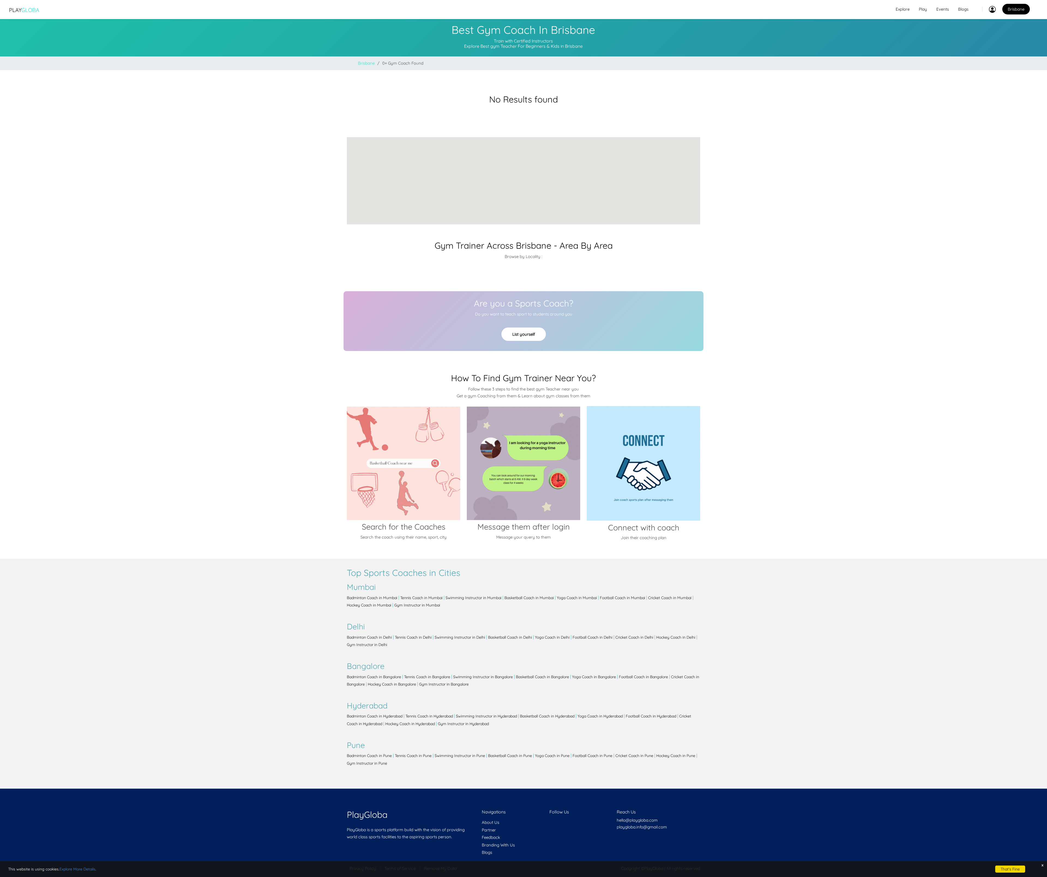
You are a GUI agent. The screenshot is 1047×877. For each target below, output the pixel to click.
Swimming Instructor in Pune (460, 755)
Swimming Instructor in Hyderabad (486, 716)
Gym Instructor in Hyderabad (463, 723)
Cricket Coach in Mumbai (669, 597)
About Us (490, 822)
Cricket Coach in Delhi (634, 637)
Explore (903, 9)
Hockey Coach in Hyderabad (410, 723)
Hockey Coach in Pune (675, 755)
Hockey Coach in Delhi (675, 637)
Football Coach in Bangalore (643, 676)
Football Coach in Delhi (592, 637)
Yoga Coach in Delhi (552, 637)
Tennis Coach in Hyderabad (429, 716)
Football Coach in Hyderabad (651, 716)
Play (24, 10)
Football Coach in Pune (592, 755)
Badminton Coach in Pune (369, 755)
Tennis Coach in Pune (413, 755)
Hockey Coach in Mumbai (369, 605)
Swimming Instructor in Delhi (460, 637)
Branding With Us (498, 845)
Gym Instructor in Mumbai (417, 605)
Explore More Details (77, 869)
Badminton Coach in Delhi (369, 637)
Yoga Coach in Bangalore (594, 676)
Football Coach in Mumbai (622, 597)
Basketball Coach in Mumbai (529, 597)
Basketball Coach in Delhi (510, 637)
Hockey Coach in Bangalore (392, 684)
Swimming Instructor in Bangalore (483, 676)
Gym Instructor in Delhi (367, 644)
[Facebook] (549, 822)
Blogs (963, 9)
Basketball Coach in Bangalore (542, 676)
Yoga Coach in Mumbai (577, 597)
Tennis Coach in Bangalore (427, 676)
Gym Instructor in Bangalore (444, 684)
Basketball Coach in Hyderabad (547, 716)
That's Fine (1010, 869)
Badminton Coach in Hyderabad (374, 716)
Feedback (491, 837)
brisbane (366, 63)
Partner (489, 830)
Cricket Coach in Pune (634, 755)
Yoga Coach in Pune (552, 755)
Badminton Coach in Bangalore (374, 676)
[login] (988, 9)
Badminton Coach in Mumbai (372, 597)
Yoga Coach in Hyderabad (600, 716)
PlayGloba (367, 814)
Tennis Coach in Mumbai (421, 597)
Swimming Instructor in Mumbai (473, 597)
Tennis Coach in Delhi (413, 637)
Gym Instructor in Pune (367, 763)
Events (942, 9)
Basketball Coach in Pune (510, 755)
